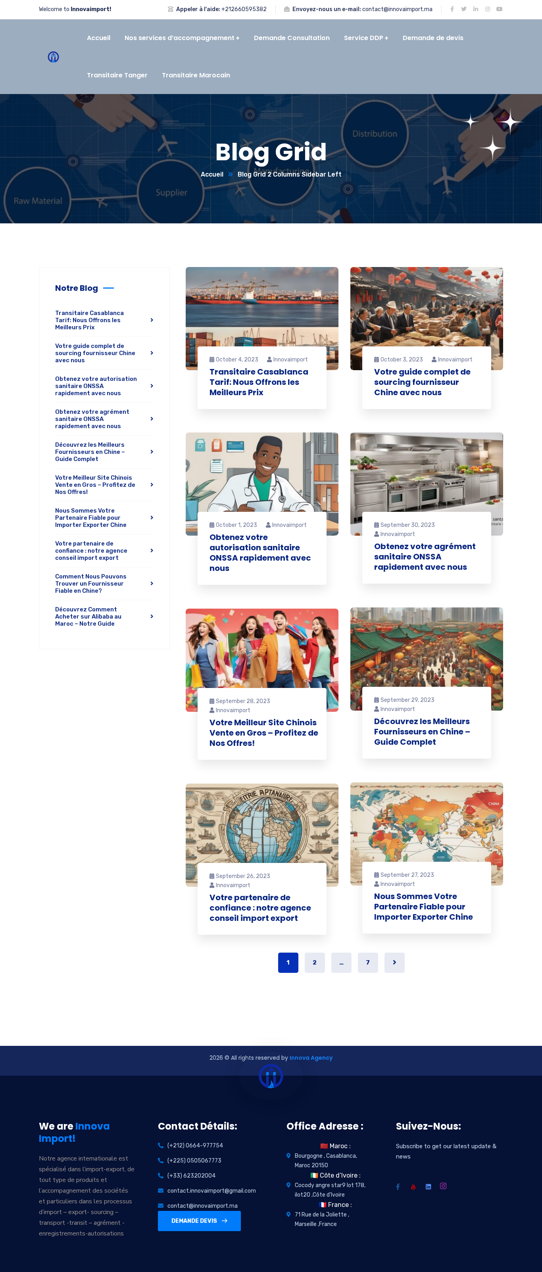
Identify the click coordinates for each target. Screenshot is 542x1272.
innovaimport (290, 359)
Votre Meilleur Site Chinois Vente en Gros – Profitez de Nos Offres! (263, 733)
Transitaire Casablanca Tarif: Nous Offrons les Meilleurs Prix (258, 382)
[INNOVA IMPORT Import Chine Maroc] (53, 57)
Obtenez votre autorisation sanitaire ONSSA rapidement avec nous (260, 553)
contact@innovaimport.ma (397, 9)
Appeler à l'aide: (198, 9)
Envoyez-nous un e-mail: (326, 9)
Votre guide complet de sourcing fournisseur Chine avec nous (422, 382)
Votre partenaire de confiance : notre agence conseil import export (260, 908)
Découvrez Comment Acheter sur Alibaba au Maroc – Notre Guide (88, 616)
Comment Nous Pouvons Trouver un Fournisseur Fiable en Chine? (91, 583)
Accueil (212, 174)
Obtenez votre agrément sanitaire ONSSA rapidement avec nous (425, 557)
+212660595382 (244, 9)
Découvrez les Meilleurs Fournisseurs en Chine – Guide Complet (422, 731)
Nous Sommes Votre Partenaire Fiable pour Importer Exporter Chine (423, 906)
